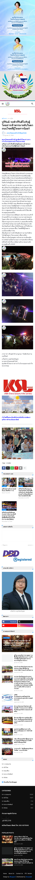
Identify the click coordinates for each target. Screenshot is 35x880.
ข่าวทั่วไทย (5, 767)
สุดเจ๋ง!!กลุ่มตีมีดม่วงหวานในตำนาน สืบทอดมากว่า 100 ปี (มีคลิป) (23, 730)
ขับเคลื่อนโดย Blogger (10, 782)
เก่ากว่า (30, 545)
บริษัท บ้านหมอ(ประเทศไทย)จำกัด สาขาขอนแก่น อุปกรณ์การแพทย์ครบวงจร (23, 697)
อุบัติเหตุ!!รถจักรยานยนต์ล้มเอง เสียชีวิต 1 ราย (9, 489)
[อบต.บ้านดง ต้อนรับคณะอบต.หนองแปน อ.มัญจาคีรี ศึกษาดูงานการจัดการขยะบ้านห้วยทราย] (7, 669)
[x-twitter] (25, 621)
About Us (11, 873)
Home (5, 873)
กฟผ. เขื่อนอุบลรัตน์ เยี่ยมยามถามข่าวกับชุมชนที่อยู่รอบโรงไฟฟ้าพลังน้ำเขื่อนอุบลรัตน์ (23, 740)
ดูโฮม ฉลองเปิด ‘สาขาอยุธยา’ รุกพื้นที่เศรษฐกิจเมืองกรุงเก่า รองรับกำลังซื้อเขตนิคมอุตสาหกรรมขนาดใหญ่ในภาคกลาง (23, 657)
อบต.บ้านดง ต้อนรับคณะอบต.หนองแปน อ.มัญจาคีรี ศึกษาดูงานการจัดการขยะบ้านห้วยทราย (23, 668)
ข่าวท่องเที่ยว (5, 771)
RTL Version (28, 873)
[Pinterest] (16, 468)
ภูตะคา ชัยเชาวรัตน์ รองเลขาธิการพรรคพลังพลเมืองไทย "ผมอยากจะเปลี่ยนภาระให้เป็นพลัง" (23, 839)
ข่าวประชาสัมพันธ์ (7, 774)
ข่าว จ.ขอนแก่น (6, 764)
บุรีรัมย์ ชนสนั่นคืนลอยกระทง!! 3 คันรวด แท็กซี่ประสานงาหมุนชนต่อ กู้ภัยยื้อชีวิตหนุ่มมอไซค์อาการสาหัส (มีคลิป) (9, 516)
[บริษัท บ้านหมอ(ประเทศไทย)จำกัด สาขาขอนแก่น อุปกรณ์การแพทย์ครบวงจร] (7, 697)
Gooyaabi (29, 877)
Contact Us (19, 873)
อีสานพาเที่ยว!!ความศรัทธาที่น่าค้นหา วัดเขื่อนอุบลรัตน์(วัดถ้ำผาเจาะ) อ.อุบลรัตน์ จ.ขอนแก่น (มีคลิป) (23, 720)
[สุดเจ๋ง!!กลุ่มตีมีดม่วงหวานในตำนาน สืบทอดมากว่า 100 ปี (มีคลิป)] (7, 732)
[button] (2, 103)
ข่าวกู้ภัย (10, 118)
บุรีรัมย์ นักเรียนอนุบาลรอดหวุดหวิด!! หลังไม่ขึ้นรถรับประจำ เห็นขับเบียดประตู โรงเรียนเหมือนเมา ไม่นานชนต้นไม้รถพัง (25, 492)
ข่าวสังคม (4, 777)
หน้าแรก (4, 118)
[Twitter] (8, 468)
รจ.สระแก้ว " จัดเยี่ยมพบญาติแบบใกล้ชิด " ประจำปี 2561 (23, 749)
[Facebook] (4, 468)
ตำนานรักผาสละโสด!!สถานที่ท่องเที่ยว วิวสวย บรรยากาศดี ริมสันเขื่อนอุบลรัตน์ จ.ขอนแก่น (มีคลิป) (23, 708)
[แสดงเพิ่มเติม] (25, 468)
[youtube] (9, 625)
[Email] (20, 468)
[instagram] (25, 625)
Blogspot (12, 877)
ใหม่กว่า (5, 545)
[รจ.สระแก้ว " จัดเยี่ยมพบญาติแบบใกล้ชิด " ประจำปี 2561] (7, 751)
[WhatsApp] (12, 468)
